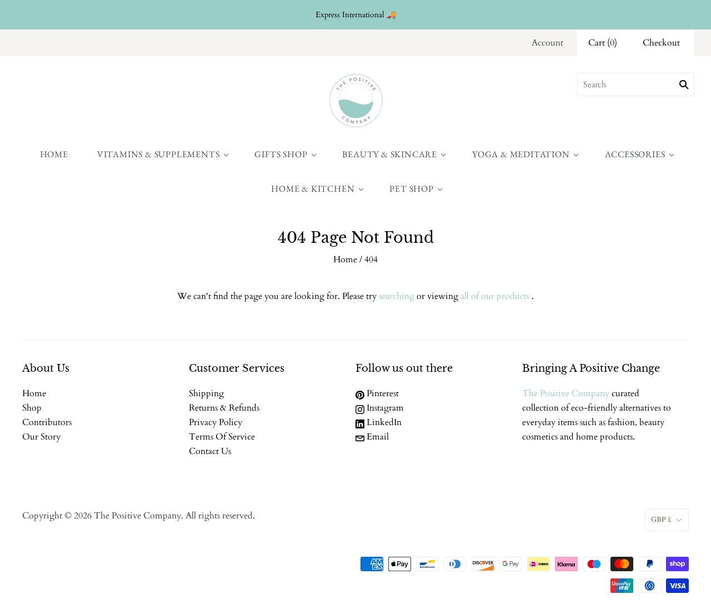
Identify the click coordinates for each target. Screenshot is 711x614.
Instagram (384, 408)
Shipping (206, 393)
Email (376, 437)
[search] (635, 84)
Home (54, 154)
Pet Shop (411, 188)
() (602, 43)
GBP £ (661, 520)
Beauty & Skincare (389, 154)
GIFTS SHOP (280, 154)
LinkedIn (383, 422)
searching (396, 296)
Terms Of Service (222, 437)
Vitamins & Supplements (158, 154)
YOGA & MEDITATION (521, 154)
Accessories (635, 154)
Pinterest (381, 393)
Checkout (661, 43)
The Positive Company (565, 393)
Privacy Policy (215, 422)
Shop (32, 408)
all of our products (494, 296)
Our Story (41, 437)
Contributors (47, 422)
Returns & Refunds (224, 408)
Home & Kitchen (312, 188)
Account (547, 43)
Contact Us (210, 451)
